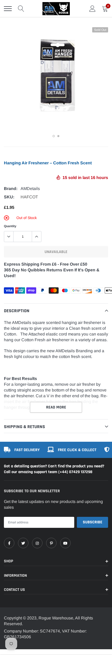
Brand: (10, 188)
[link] (9, 543)
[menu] (8, 9)
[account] (92, 8)
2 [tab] (58, 136)
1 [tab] (54, 136)
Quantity (10, 226)
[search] (21, 8)
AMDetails (30, 188)
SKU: (9, 197)
